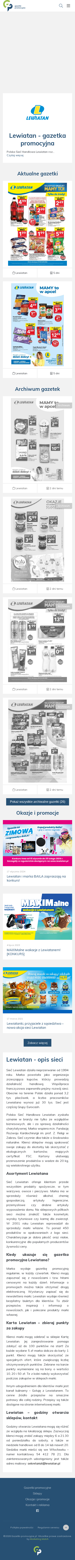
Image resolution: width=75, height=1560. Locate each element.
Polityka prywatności (21, 1527)
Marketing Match (39, 1539)
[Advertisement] (37, 56)
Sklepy (37, 1493)
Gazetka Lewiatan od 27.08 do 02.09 (38, 229)
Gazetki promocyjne (37, 1487)
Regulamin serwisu (48, 1527)
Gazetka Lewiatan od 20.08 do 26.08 (38, 445)
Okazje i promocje (37, 1499)
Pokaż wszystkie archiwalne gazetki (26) (37, 801)
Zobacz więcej (38, 1043)
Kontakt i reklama (37, 1505)
